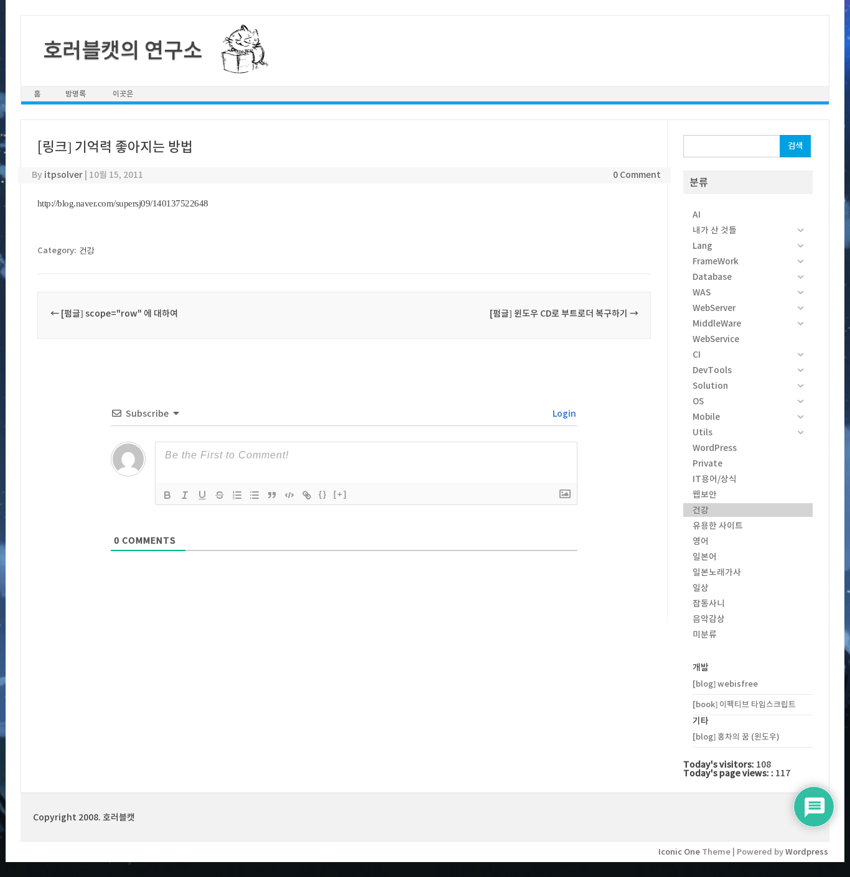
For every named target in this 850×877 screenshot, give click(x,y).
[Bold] (167, 495)
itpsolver (63, 174)
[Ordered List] (237, 495)
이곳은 (123, 93)
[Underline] (202, 495)
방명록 (75, 93)
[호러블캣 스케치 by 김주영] (240, 66)
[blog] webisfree (725, 684)
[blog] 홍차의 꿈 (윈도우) (736, 736)
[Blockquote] (272, 495)
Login (563, 413)
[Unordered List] (254, 495)
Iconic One (679, 852)
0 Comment (637, 174)
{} (323, 494)
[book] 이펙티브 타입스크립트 (744, 704)
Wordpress (806, 852)
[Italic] (185, 495)
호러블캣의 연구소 (122, 50)
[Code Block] (289, 495)
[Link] (306, 495)
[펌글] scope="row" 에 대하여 (114, 313)
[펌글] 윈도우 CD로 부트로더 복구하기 (564, 313)
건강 (87, 250)
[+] (340, 494)
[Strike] (219, 495)
